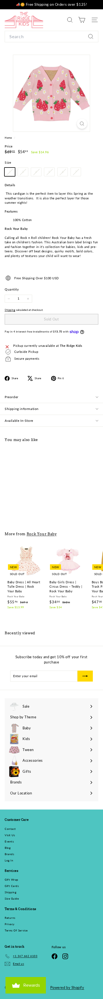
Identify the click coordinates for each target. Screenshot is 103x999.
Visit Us (10, 835)
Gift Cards (12, 886)
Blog (7, 847)
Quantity (12, 289)
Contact (10, 828)
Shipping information (22, 409)
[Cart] (81, 20)
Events (9, 841)
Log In (9, 860)
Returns (10, 917)
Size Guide (12, 898)
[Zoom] (82, 124)
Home (9, 137)
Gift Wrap (11, 879)
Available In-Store (19, 420)
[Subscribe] (79, 976)
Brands (9, 854)
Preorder (11, 397)
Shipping (10, 309)
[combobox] (51, 36)
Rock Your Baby (42, 534)
